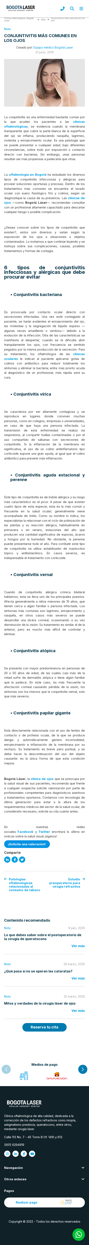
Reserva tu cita (44, 1027)
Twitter (44, 832)
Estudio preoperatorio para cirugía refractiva (64, 882)
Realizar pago (26, 1202)
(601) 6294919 (14, 1144)
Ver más (78, 946)
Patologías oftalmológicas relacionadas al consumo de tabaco (24, 884)
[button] (82, 1069)
